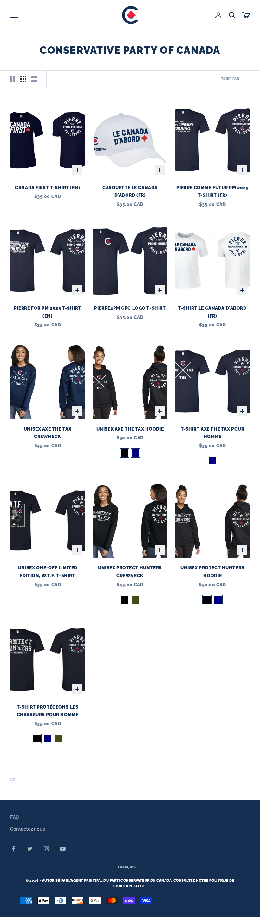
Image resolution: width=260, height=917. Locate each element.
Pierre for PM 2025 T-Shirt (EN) (47, 311)
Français (127, 867)
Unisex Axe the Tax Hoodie (130, 428)
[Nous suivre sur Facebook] (13, 849)
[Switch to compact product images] (34, 79)
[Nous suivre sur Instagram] (46, 849)
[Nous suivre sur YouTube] (63, 849)
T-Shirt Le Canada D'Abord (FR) (212, 311)
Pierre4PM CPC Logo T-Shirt (130, 308)
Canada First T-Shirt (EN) (47, 187)
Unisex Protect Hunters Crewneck (130, 571)
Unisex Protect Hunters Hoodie (212, 571)
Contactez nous (27, 829)
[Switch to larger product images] (12, 79)
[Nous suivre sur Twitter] (30, 849)
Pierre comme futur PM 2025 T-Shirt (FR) (212, 191)
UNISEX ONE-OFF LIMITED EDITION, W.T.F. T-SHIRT (47, 571)
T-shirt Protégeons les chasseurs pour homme (48, 710)
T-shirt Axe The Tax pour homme (212, 432)
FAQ (14, 817)
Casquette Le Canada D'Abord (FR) (130, 191)
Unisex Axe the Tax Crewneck (47, 432)
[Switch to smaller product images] (23, 79)
